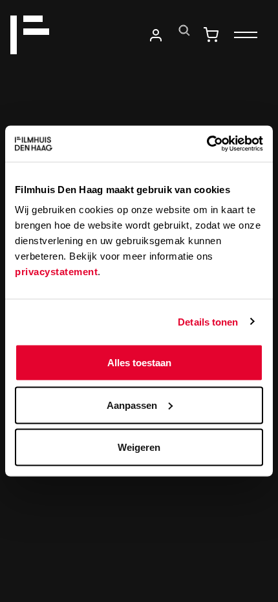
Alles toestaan (139, 362)
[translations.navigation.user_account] (156, 35)
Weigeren (139, 447)
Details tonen (208, 321)
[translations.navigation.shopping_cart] (211, 35)
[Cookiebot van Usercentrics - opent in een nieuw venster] (206, 144)
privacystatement (56, 271)
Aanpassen (132, 404)
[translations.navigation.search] (184, 30)
